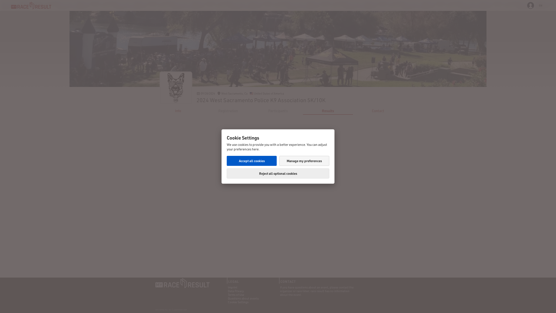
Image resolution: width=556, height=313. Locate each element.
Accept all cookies (252, 161)
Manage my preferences (304, 161)
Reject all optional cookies (278, 173)
